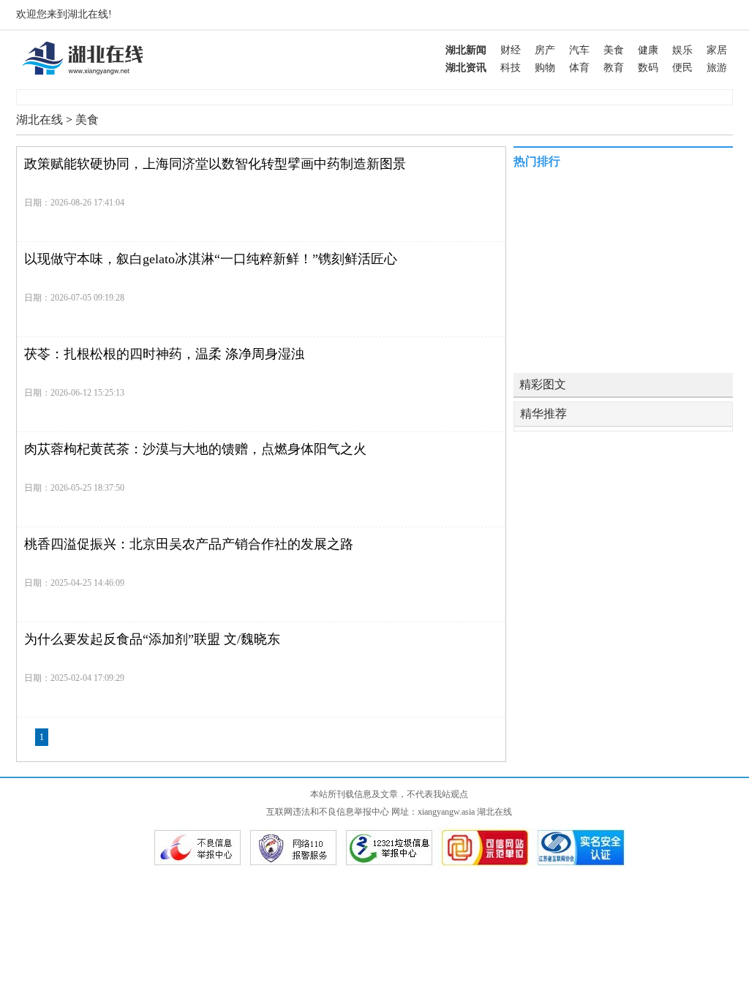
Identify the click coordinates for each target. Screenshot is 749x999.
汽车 (579, 50)
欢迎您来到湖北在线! (64, 14)
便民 (682, 67)
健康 (648, 50)
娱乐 (682, 50)
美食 (613, 50)
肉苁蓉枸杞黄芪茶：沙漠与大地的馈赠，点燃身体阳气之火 (195, 449)
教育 (613, 67)
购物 (545, 67)
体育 (579, 67)
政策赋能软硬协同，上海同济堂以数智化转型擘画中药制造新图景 (215, 164)
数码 (648, 67)
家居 (717, 50)
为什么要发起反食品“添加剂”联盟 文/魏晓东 (152, 639)
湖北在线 (39, 119)
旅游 (717, 67)
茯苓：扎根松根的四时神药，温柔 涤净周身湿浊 (164, 354)
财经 (510, 50)
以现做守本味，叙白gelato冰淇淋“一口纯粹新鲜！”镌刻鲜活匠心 (210, 259)
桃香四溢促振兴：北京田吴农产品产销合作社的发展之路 (188, 544)
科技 (510, 67)
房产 (545, 50)
